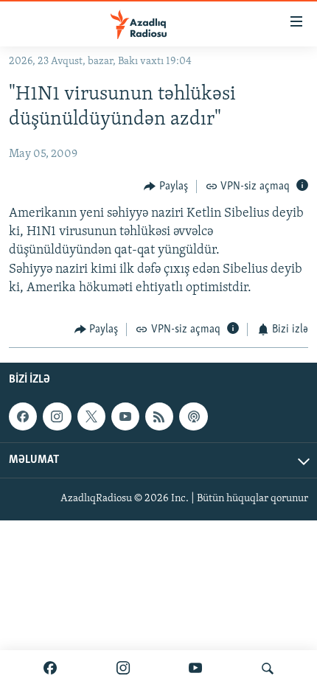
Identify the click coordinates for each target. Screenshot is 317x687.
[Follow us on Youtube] (125, 416)
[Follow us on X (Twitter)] (91, 416)
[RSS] (159, 416)
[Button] (166, 186)
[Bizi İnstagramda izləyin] (123, 668)
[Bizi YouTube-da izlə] (195, 668)
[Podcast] (193, 416)
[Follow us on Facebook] (23, 416)
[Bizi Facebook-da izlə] (50, 668)
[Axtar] (267, 668)
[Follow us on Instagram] (57, 416)
